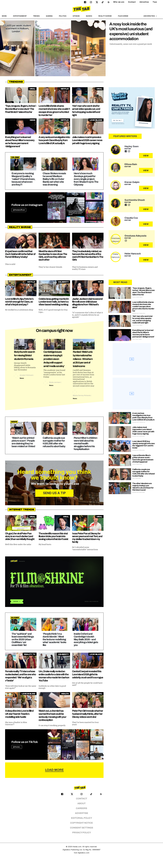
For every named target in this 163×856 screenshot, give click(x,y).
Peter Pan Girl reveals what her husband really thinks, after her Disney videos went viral (87, 713)
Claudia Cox (131, 217)
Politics (62, 16)
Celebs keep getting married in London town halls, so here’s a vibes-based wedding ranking (54, 301)
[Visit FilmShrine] (54, 581)
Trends (36, 16)
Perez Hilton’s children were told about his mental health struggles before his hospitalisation (85, 443)
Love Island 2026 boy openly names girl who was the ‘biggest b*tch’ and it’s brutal (143, 444)
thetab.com (76, 847)
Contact (132, 2)
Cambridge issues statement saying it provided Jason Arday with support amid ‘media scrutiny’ (53, 358)
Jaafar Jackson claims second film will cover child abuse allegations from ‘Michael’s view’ (87, 303)
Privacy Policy (81, 832)
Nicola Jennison (54, 382)
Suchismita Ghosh (135, 200)
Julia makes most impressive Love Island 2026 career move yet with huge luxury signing (87, 140)
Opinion (76, 16)
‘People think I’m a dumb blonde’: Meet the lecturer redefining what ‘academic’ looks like (54, 639)
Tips (155, 2)
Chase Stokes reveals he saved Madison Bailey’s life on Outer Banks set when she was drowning (54, 179)
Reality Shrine (105, 16)
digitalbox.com (83, 853)
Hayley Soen (132, 146)
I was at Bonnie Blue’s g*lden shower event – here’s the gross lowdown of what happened (142, 458)
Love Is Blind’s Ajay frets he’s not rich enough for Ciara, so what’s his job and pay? (19, 301)
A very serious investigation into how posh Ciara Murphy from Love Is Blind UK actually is (54, 140)
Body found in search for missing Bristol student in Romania (24, 355)
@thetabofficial (19, 210)
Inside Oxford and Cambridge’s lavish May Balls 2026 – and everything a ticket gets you (86, 639)
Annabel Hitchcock (26, 375)
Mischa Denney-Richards (81, 395)
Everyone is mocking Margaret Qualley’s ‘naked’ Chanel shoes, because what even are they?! (23, 179)
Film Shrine (123, 16)
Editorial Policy (81, 818)
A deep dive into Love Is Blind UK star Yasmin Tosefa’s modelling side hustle (19, 713)
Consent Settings (81, 828)
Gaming (49, 16)
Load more (54, 769)
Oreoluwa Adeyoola (135, 235)
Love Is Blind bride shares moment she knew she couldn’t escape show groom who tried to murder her (143, 306)
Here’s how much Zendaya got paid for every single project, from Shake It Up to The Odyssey (86, 179)
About (81, 803)
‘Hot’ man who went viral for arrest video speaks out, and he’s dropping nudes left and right (142, 319)
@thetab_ (17, 747)
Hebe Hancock (133, 253)
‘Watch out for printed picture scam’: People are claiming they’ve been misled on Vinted (23, 442)
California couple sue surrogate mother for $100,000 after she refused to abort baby (54, 442)
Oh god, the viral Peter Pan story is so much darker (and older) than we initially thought (19, 536)
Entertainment (20, 16)
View (146, 155)
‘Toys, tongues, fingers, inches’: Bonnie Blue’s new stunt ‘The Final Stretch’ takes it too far (20, 108)
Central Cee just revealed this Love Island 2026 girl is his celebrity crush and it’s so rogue (87, 674)
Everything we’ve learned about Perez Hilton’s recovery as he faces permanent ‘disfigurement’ (143, 333)
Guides (89, 16)
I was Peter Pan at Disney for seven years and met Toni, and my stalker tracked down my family (87, 537)
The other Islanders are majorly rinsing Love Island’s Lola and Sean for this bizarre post (142, 486)
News (4, 16)
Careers (81, 808)
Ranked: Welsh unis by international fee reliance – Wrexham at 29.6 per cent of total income (83, 358)
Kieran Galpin (132, 182)
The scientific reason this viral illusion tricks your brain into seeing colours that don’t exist (53, 536)
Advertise (144, 2)
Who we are (118, 2)
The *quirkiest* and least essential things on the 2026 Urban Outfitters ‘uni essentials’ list (23, 639)
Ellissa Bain (131, 164)
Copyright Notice (81, 823)
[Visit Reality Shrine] (132, 108)
